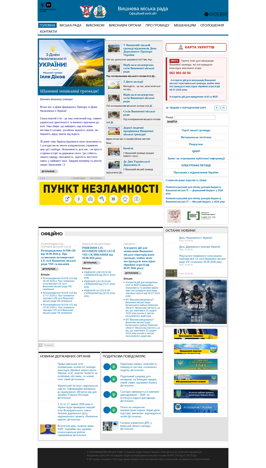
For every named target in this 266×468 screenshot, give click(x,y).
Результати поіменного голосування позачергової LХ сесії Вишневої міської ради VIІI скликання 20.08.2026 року (202, 259)
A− (217, 108)
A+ (223, 108)
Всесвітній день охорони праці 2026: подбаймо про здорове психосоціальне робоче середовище (75, 430)
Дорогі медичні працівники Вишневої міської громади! (138, 131)
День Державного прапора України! (199, 246)
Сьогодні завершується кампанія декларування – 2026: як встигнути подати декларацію (139, 394)
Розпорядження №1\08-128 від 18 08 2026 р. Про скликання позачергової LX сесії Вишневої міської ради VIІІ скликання (58, 257)
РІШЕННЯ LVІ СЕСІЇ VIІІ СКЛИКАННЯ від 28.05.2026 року (99, 293)
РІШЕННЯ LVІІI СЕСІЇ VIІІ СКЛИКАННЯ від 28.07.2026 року (99, 275)
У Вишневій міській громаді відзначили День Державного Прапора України (140, 50)
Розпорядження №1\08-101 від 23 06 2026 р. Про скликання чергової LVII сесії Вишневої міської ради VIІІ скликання (60, 308)
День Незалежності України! (195, 237)
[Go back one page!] (40, 345)
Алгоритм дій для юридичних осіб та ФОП (193, 96)
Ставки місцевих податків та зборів (186, 180)
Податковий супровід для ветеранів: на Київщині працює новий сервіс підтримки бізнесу (138, 379)
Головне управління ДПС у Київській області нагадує (136, 424)
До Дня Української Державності (136, 163)
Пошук (170, 117)
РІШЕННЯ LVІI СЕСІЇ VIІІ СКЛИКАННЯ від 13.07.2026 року (99, 284)
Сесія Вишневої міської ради (139, 113)
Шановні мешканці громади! (69, 90)
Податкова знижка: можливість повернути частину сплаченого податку (138, 367)
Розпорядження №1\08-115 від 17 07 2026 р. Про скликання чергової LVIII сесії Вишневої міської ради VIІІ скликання (60, 297)
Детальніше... (78, 379)
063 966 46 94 (180, 73)
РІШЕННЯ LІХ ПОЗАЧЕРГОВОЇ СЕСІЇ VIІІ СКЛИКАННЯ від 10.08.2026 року (98, 253)
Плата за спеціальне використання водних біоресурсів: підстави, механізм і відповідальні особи (140, 412)
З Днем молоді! (133, 81)
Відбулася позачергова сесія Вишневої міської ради (138, 68)
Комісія (128, 148)
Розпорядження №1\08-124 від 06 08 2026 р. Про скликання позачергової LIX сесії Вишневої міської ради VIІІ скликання (60, 284)
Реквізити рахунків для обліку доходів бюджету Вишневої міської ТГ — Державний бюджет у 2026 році (194, 190)
